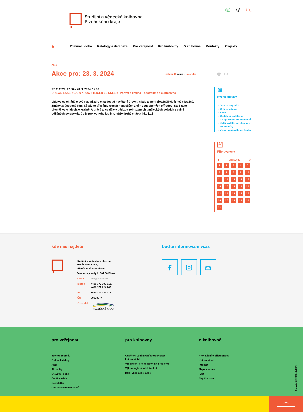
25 (247, 193)
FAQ (201, 373)
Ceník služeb (59, 378)
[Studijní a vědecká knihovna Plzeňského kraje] (105, 20)
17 (226, 186)
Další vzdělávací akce (138, 372)
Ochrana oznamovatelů (65, 387)
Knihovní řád (206, 360)
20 (247, 186)
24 (240, 193)
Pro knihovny (168, 46)
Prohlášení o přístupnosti (214, 355)
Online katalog (228, 109)
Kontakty (212, 46)
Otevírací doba (81, 46)
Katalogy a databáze (112, 46)
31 (219, 207)
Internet (203, 364)
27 (226, 200)
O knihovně (192, 46)
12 (226, 179)
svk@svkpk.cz (99, 278)
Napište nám (206, 378)
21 (219, 193)
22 (226, 193)
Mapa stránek (207, 369)
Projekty (231, 46)
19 (240, 186)
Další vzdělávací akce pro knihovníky (235, 125)
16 (219, 186)
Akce (223, 112)
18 (233, 186)
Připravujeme (226, 151)
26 (219, 200)
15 (247, 179)
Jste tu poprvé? (229, 105)
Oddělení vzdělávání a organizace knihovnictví (235, 118)
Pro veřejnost (143, 46)
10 (247, 172)
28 (233, 200)
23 (233, 193)
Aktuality (57, 369)
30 (247, 200)
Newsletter (58, 383)
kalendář (191, 74)
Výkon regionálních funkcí (235, 130)
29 (240, 200)
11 (219, 179)
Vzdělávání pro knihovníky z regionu (147, 363)
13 (233, 179)
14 (240, 179)
